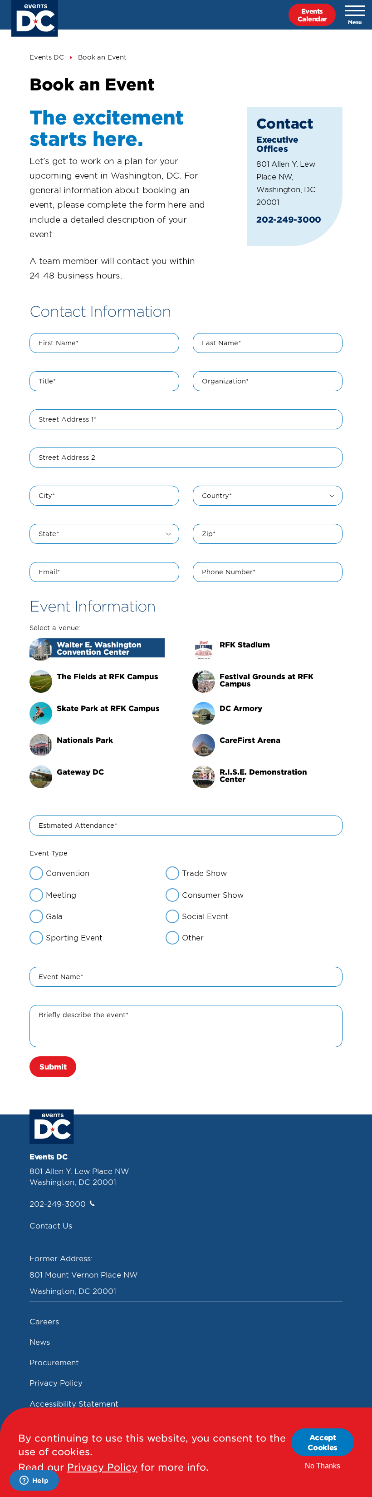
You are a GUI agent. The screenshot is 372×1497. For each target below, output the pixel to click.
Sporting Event (74, 937)
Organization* (225, 381)
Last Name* (221, 343)
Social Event (205, 915)
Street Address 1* (67, 419)
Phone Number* (228, 572)
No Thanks (322, 1466)
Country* (217, 495)
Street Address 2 (67, 457)
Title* (47, 381)
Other (193, 937)
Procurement (54, 1362)
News (39, 1341)
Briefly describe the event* (83, 1015)
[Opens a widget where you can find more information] (34, 1481)
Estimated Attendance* (78, 825)
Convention (67, 872)
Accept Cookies (323, 1441)
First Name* (58, 343)
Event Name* (61, 976)
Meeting (61, 894)
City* (47, 495)
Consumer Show (213, 894)
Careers (44, 1321)
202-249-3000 (57, 1203)
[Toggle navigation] (355, 15)
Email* (49, 572)
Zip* (208, 533)
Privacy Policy (56, 1382)
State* (49, 533)
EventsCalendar (312, 15)
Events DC (46, 57)
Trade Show (204, 872)
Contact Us (50, 1225)
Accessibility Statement (73, 1403)
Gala (54, 915)
